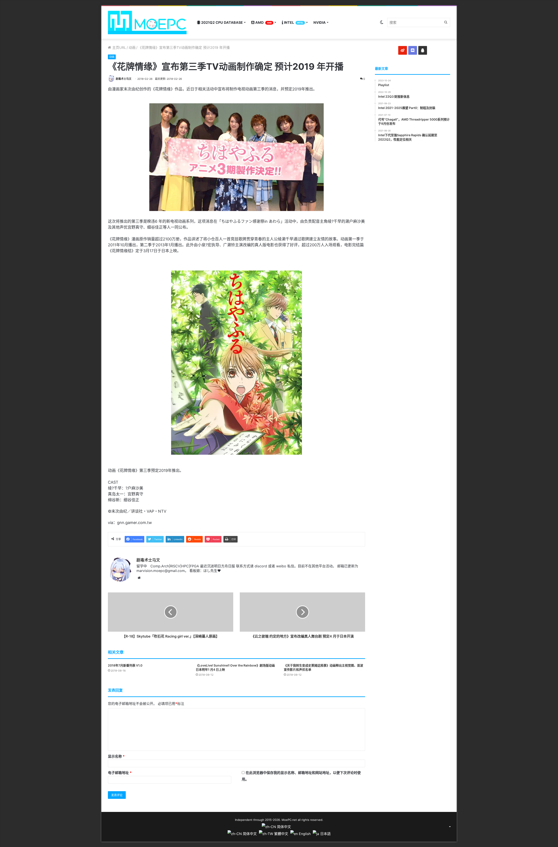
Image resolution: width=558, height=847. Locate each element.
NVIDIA (319, 22)
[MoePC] (147, 22)
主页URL (118, 47)
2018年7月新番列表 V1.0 (125, 665)
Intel (293, 22)
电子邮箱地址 (120, 772)
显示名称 (116, 756)
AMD (263, 22)
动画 (132, 47)
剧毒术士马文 (123, 78)
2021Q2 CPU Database (221, 22)
